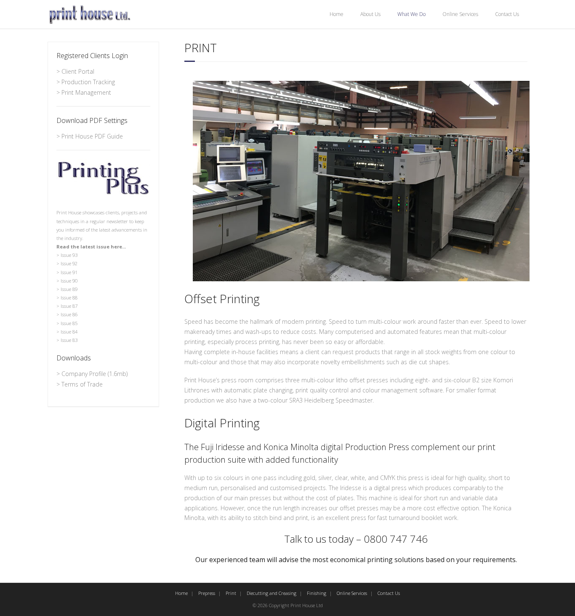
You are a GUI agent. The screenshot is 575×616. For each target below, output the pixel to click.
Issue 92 (69, 263)
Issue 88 (69, 297)
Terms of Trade (82, 384)
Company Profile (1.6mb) (94, 374)
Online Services (460, 14)
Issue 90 (69, 280)
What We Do (411, 14)
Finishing (316, 593)
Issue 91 (69, 272)
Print (231, 593)
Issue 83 (69, 340)
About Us (370, 14)
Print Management (86, 92)
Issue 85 (69, 323)
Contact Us (507, 14)
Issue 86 (69, 314)
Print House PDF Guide (92, 136)
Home (336, 14)
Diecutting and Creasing (271, 593)
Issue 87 (69, 306)
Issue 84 (69, 331)
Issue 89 (69, 289)
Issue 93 (69, 255)
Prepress (206, 593)
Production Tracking (88, 82)
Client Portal (77, 71)
